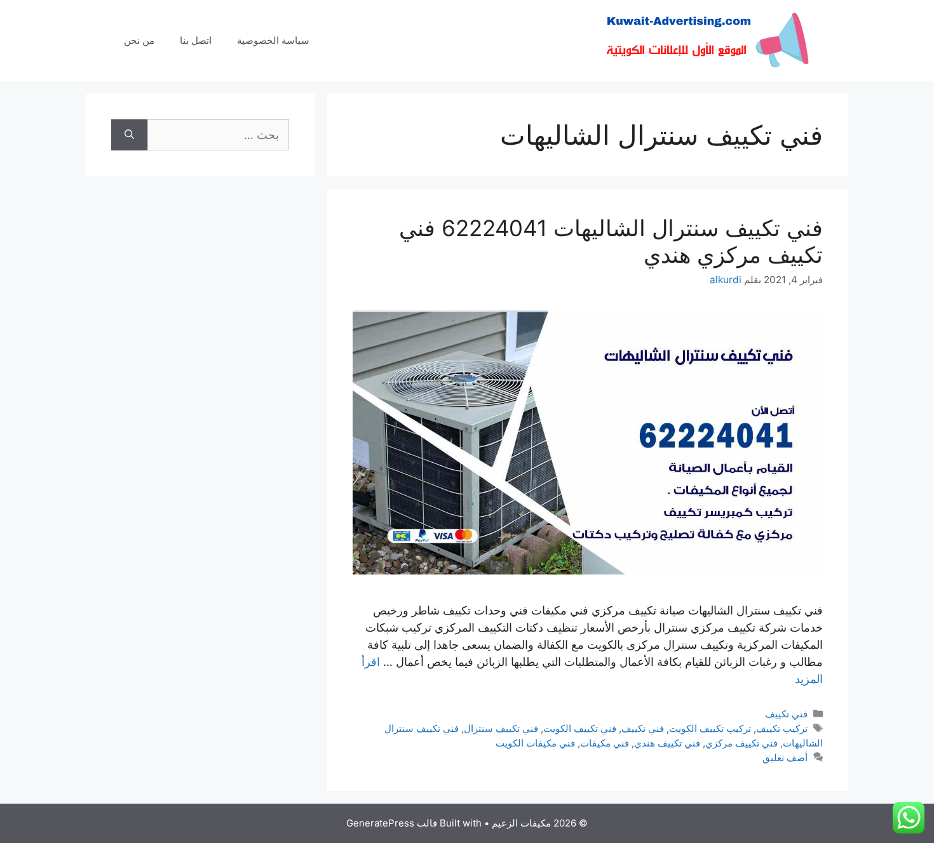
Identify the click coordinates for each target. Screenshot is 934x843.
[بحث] (129, 134)
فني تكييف (786, 714)
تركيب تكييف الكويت (710, 728)
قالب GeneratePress (391, 823)
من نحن (139, 40)
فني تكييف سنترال (501, 728)
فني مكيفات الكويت (535, 743)
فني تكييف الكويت (579, 728)
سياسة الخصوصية (273, 40)
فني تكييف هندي (667, 743)
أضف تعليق (785, 758)
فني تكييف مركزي (741, 743)
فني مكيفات (604, 743)
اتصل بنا (196, 40)
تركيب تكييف (782, 728)
